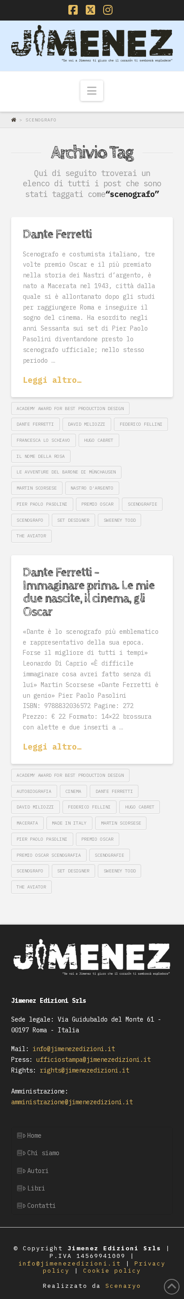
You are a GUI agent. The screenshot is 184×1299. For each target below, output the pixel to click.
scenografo (30, 520)
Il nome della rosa (41, 456)
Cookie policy (112, 1270)
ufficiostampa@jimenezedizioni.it (92, 1060)
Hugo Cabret (98, 440)
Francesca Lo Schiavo (43, 440)
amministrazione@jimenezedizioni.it (72, 1102)
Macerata (27, 823)
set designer (73, 520)
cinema (73, 791)
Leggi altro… (52, 380)
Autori (38, 1171)
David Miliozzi (86, 424)
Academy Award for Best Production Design (70, 408)
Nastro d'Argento (92, 488)
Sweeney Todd (120, 520)
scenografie (142, 504)
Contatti (41, 1206)
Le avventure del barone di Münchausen (66, 472)
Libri (36, 1188)
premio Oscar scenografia (49, 855)
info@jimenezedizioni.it (72, 1049)
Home (34, 1135)
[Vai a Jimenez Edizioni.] (15, 120)
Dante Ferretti (57, 234)
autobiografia (34, 791)
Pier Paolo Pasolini (42, 504)
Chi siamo (43, 1153)
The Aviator (31, 536)
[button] (91, 90)
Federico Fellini (141, 424)
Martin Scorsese (37, 488)
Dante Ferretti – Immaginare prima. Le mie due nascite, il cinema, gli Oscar (89, 592)
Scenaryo (123, 1286)
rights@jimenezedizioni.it (82, 1070)
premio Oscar (97, 504)
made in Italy (69, 823)
